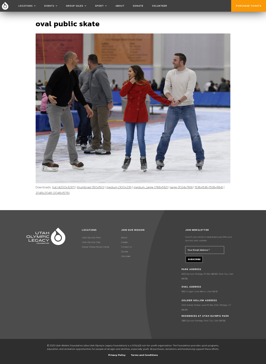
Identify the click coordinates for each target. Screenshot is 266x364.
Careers (124, 242)
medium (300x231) (118, 187)
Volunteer (159, 6)
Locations (25, 6)
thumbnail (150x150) (90, 187)
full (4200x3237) (63, 187)
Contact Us (126, 247)
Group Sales (74, 6)
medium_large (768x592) (151, 187)
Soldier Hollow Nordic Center (95, 247)
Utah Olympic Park (91, 237)
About (119, 6)
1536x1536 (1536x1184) (209, 187)
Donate (138, 6)
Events (49, 6)
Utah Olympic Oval (91, 242)
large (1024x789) (181, 187)
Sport (99, 6)
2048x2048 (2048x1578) (53, 192)
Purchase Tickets (248, 6)
